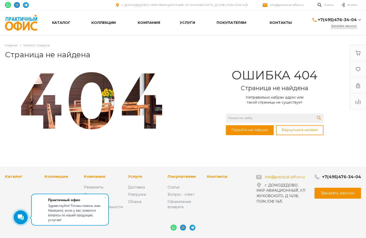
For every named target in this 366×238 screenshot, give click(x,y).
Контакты (217, 176)
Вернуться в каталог (300, 130)
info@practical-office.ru (287, 5)
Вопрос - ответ (181, 194)
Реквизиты (93, 187)
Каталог (13, 176)
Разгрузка (137, 194)
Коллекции (56, 176)
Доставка (136, 187)
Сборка (134, 201)
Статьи (174, 187)
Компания (94, 176)
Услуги (135, 176)
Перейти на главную (249, 130)
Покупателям (182, 176)
